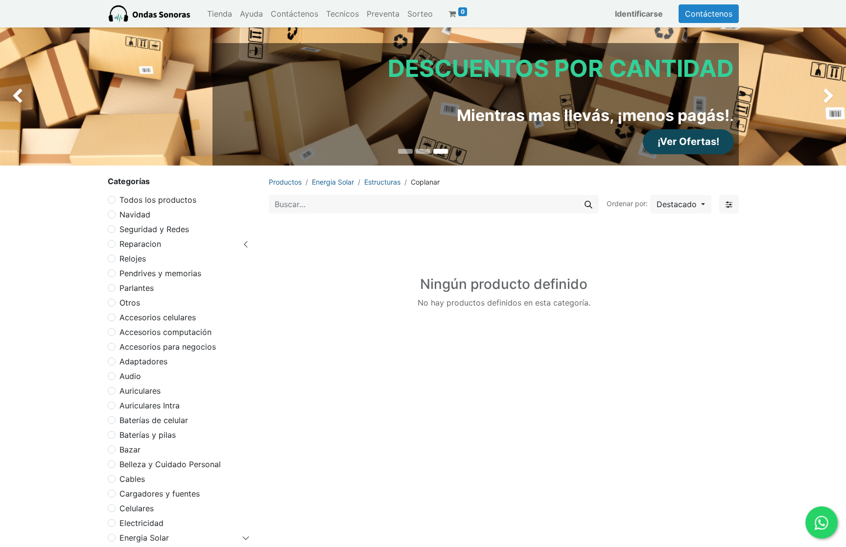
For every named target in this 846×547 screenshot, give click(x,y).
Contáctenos (708, 14)
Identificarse (639, 14)
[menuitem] (219, 14)
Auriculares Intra (149, 405)
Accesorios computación (165, 332)
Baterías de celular (153, 420)
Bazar (130, 449)
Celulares (136, 508)
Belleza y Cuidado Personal (170, 464)
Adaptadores (143, 361)
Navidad (134, 214)
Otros (129, 303)
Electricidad (141, 523)
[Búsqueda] (588, 204)
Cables (132, 479)
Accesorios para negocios (167, 347)
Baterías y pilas (147, 435)
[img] (34, 96)
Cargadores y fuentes (159, 494)
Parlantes (136, 288)
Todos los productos (157, 200)
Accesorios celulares (157, 317)
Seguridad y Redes (154, 229)
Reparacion (140, 244)
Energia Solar (144, 538)
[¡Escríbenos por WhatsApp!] (821, 522)
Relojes (132, 258)
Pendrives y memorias (160, 273)
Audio (130, 376)
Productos (285, 182)
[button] (680, 204)
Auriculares (140, 391)
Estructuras (382, 182)
